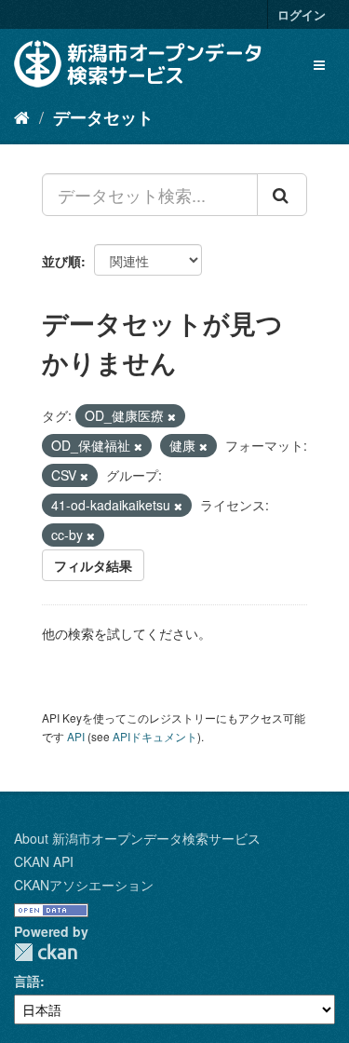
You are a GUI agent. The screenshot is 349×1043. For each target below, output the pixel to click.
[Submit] (282, 194)
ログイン (301, 14)
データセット (103, 117)
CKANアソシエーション (84, 884)
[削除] (172, 416)
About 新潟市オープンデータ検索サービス (137, 838)
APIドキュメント (155, 736)
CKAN (45, 952)
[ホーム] (22, 116)
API (76, 736)
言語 (27, 980)
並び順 (61, 260)
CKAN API (44, 861)
